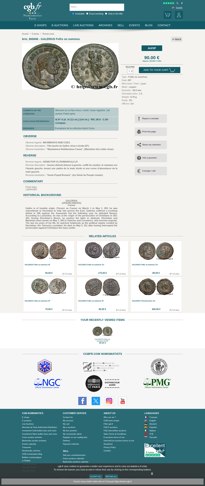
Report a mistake (150, 118)
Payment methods (71, 444)
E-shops (40, 25)
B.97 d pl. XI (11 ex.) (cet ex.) (72, 119)
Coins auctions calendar (73, 458)
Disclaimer (108, 444)
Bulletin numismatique (31, 457)
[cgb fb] (181, 3)
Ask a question (149, 158)
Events (134, 25)
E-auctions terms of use (114, 437)
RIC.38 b (96, 119)
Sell (120, 25)
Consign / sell (148, 171)
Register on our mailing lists (75, 437)
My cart (66, 424)
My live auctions (70, 430)
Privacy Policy (110, 447)
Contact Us (68, 417)
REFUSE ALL (111, 477)
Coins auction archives (32, 437)
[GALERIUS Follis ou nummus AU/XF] (70, 89)
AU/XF (152, 48)
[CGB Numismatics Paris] (32, 20)
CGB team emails (111, 420)
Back (178, 39)
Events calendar (29, 444)
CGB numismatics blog (32, 454)
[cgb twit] (177, 3)
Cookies (107, 451)
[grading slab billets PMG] (157, 383)
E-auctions (60, 25)
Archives (105, 25)
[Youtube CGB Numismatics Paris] (122, 401)
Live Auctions (28, 424)
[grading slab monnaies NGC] (48, 383)
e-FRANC (26, 461)
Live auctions (83, 25)
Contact (164, 25)
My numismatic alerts (72, 434)
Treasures (26, 447)
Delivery (66, 440)
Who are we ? (110, 417)
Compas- (60, 123)
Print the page (149, 131)
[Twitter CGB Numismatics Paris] (96, 401)
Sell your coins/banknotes (74, 455)
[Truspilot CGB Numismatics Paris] (168, 3)
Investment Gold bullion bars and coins (39, 430)
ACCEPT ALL (95, 477)
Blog (149, 25)
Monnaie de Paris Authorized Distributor (39, 427)
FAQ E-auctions (110, 427)
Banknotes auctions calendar (75, 462)
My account (68, 420)
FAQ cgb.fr (108, 424)
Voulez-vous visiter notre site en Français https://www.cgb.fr (102, 481)
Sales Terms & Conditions (115, 434)
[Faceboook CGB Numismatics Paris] (82, 401)
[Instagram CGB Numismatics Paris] (109, 401)
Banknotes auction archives (34, 440)
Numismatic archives (31, 451)
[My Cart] (168, 18)
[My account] (179, 18)
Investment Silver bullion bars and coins (39, 434)
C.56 (105, 119)
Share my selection (151, 144)
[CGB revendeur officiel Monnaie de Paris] (102, 383)
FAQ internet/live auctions (115, 430)
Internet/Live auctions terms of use (119, 440)
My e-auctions (69, 427)
